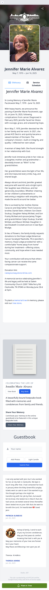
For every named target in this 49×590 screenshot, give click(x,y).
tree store (16, 303)
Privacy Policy (17, 580)
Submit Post (24, 465)
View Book (12, 391)
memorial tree (20, 300)
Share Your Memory (15, 425)
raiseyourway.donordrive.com (18, 273)
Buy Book (24, 391)
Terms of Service (31, 580)
